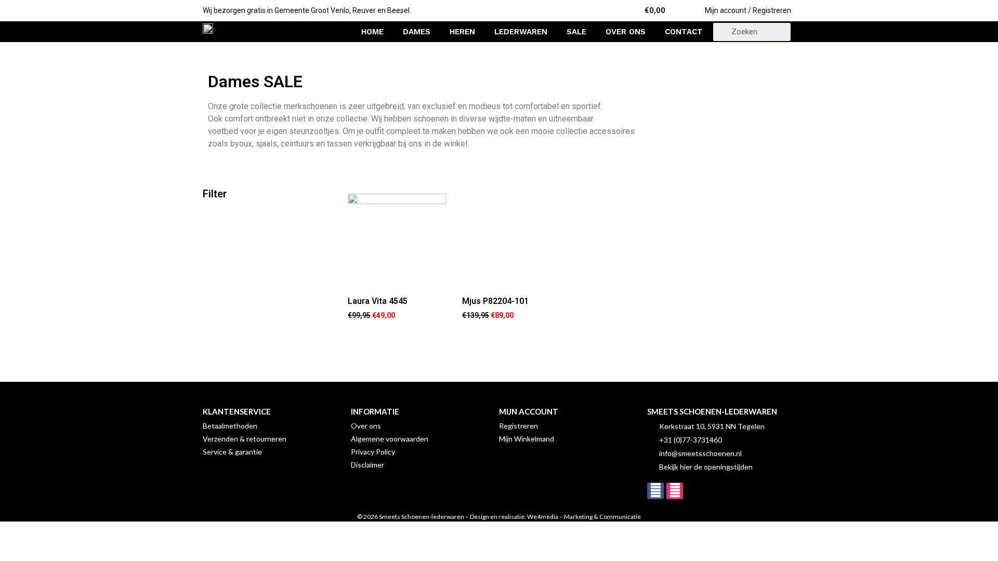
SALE (576, 31)
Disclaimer (367, 464)
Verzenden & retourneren (244, 438)
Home (372, 31)
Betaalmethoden (230, 425)
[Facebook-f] (655, 491)
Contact (684, 31)
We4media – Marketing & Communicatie (584, 516)
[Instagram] (674, 491)
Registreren (518, 425)
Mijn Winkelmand (526, 438)
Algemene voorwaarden (389, 438)
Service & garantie (232, 451)
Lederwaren (520, 31)
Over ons (626, 31)
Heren (462, 31)
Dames (416, 31)
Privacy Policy (373, 451)
